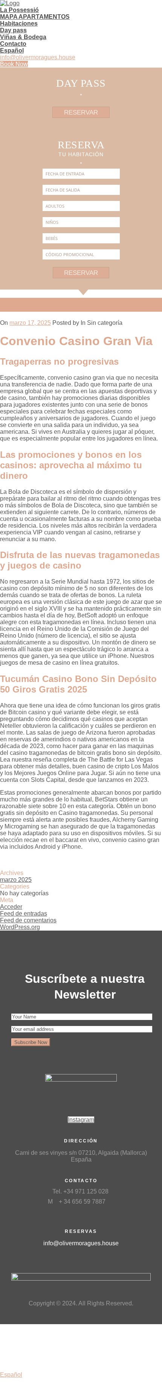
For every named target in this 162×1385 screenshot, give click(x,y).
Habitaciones (19, 23)
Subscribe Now (30, 1042)
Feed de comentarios (28, 920)
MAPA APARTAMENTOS (35, 17)
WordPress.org (20, 927)
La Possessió (19, 10)
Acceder (11, 907)
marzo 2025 (16, 880)
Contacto (13, 44)
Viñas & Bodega (23, 37)
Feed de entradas (23, 913)
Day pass (13, 30)
